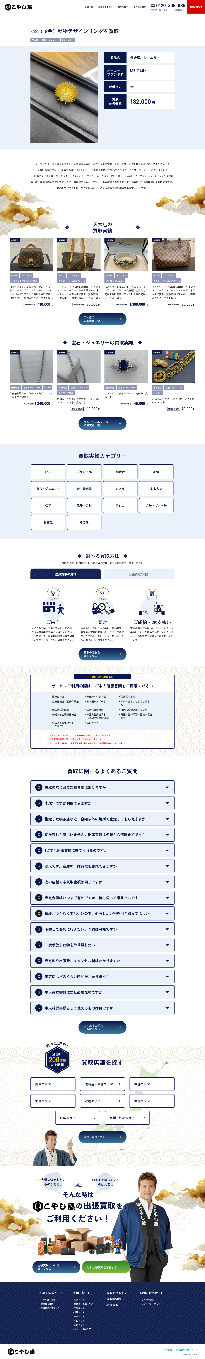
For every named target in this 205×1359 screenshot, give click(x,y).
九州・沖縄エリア (122, 1118)
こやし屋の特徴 (48, 1299)
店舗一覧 (89, 6)
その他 (84, 522)
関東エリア (43, 1084)
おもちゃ (156, 488)
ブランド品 (84, 472)
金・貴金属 (84, 488)
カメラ (120, 488)
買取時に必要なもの (50, 1307)
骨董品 (48, 522)
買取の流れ (123, 6)
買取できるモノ (105, 6)
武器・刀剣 (84, 505)
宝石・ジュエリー (50, 40)
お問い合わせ (196, 6)
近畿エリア (93, 1101)
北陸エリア (43, 1101)
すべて (48, 472)
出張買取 (112, 1304)
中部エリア (142, 1084)
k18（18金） (68, 40)
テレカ (120, 505)
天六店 (35, 40)
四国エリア (68, 1118)
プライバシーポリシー (152, 1303)
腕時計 (120, 472)
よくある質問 (140, 6)
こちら (46, 640)
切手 (48, 505)
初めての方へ (48, 1292)
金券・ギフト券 (156, 505)
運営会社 (167, 1350)
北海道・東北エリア (99, 1084)
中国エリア (142, 1101)
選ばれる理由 (47, 1303)
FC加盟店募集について (187, 1350)
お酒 (156, 472)
